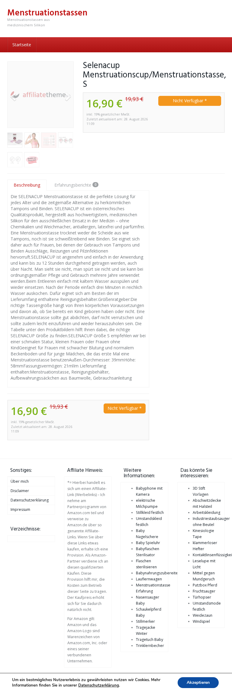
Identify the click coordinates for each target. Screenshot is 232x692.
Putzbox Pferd (205, 585)
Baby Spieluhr (148, 542)
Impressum (20, 509)
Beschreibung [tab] (27, 185)
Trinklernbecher (150, 645)
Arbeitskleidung (206, 512)
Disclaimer (20, 490)
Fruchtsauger (204, 591)
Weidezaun (202, 615)
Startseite (21, 44)
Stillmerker (145, 621)
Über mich (20, 481)
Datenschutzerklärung (30, 500)
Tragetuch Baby (149, 639)
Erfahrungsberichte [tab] (75, 185)
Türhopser (202, 597)
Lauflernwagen (149, 579)
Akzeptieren (198, 682)
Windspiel (201, 621)
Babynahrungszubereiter (157, 573)
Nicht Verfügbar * (190, 100)
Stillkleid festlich (150, 512)
